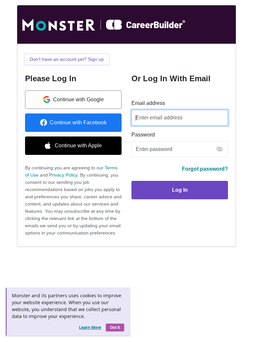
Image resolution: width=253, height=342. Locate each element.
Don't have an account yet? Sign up (67, 59)
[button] (219, 149)
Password (143, 134)
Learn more (90, 327)
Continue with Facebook (78, 122)
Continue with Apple (78, 145)
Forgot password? (205, 169)
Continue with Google (78, 99)
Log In (180, 190)
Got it (115, 327)
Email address (148, 103)
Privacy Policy (63, 175)
